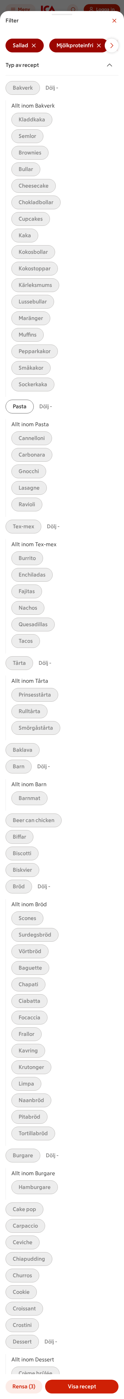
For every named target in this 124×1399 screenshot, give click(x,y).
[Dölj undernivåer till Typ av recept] (110, 65)
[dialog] (62, 705)
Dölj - (51, 87)
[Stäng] (114, 21)
